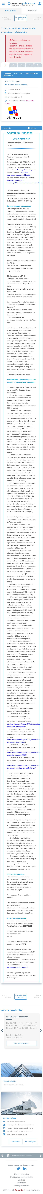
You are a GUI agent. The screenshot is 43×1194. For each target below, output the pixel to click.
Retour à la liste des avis (20, 18)
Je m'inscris (15, 1142)
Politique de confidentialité (21, 1177)
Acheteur (32, 10)
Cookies (21, 1180)
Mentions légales (21, 1174)
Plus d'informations (21, 1044)
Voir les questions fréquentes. (13, 1085)
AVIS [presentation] (5, 66)
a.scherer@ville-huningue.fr (24, 170)
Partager (32, 128)
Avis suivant (36, 18)
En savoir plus (30, 1142)
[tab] (5, 65)
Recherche (21, 1183)
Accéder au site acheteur (17, 84)
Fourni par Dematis (21, 1185)
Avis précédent (7, 18)
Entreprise (10, 10)
